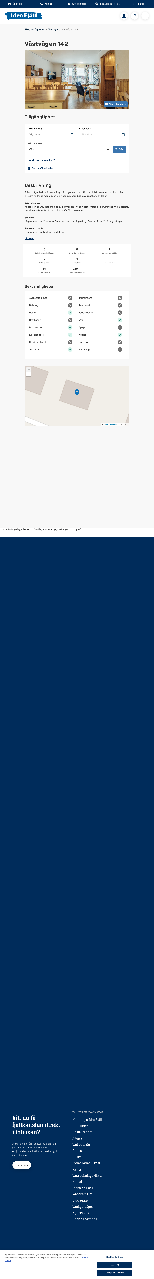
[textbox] (77, 212)
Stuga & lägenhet (35, 29)
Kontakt (78, 1182)
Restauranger (82, 1132)
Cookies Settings (84, 1219)
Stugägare (80, 1200)
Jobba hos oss (82, 1188)
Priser (76, 1157)
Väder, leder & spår (86, 1163)
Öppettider (80, 1126)
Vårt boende (81, 1144)
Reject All (114, 1265)
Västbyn (53, 29)
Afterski (77, 1138)
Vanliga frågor (82, 1206)
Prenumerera (22, 1165)
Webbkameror (82, 1194)
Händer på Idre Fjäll (87, 1120)
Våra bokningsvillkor (87, 1175)
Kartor (76, 1169)
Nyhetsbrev (80, 1213)
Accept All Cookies (114, 1273)
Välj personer (35, 143)
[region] (77, 1264)
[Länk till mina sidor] (124, 16)
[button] (77, 392)
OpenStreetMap (110, 424)
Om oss (77, 1151)
